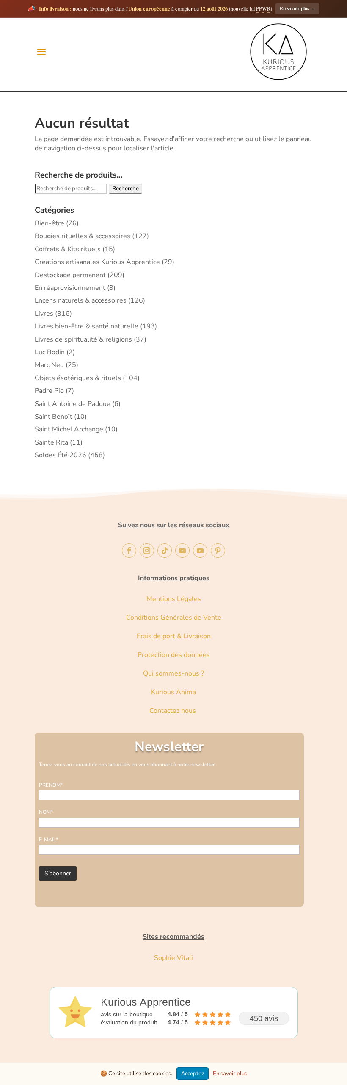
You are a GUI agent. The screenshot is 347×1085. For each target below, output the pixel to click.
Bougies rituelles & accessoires (82, 236)
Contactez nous (173, 710)
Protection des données (174, 654)
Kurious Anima (173, 692)
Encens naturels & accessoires (81, 300)
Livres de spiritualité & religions (83, 339)
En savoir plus (297, 8)
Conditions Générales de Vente (173, 617)
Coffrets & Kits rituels (68, 249)
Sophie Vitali (173, 958)
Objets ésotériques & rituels (78, 378)
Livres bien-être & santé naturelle (86, 326)
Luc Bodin (50, 352)
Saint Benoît (53, 416)
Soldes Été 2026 (60, 455)
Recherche (125, 188)
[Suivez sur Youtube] (182, 550)
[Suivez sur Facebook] (129, 550)
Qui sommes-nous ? (173, 673)
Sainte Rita (51, 442)
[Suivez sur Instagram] (147, 550)
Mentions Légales (173, 599)
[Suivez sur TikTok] (164, 550)
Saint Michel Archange (69, 429)
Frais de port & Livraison (174, 636)
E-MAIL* (48, 839)
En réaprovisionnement (70, 287)
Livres (44, 313)
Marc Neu (49, 365)
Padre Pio (49, 390)
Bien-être (49, 223)
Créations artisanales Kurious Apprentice (97, 262)
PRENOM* (51, 785)
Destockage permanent (70, 275)
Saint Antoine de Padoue (72, 404)
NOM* (46, 812)
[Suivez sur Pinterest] (218, 550)
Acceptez (192, 1073)
